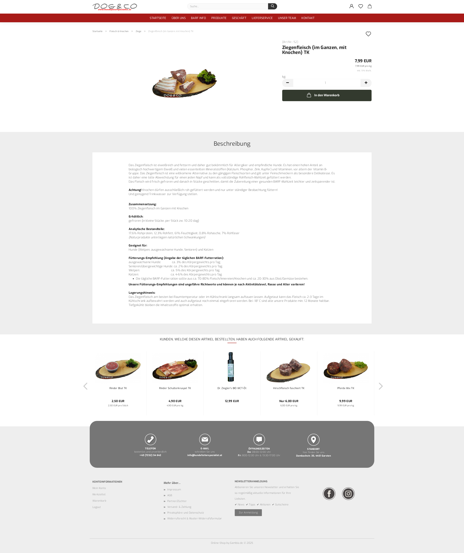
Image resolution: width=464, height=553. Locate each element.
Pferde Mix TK (345, 388)
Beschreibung (232, 143)
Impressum (174, 489)
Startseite (158, 18)
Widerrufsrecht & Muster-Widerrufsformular (194, 518)
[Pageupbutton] (454, 547)
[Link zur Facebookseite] (329, 493)
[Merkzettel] (360, 6)
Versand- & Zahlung (179, 507)
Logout (96, 507)
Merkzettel (98, 494)
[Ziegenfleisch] (184, 81)
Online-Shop (218, 543)
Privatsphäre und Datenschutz (185, 512)
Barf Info (198, 18)
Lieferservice (262, 18)
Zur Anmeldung (248, 512)
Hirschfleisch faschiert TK (288, 388)
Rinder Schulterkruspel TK (175, 388)
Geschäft (239, 18)
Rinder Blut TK (118, 388)
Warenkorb (99, 501)
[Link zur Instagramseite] (348, 493)
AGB (169, 495)
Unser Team (287, 18)
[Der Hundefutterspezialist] (116, 7)
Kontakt (307, 18)
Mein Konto (99, 488)
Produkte (219, 18)
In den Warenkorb (326, 95)
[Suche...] (272, 6)
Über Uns (179, 18)
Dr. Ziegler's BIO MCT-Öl (232, 388)
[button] (351, 6)
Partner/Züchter (177, 501)
